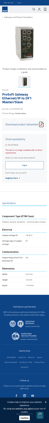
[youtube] (32, 395)
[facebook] (16, 395)
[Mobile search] (34, 9)
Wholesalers (11, 357)
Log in (24, 165)
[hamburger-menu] (44, 9)
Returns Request (11, 362)
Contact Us (22, 357)
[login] (39, 9)
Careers (39, 357)
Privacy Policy (39, 362)
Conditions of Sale (25, 362)
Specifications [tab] (9, 203)
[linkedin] (24, 395)
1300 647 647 (8, 2)
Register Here (11, 178)
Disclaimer (24, 367)
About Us (31, 357)
